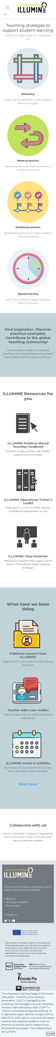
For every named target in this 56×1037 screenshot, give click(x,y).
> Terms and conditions (15, 902)
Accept (50, 1033)
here (13, 1031)
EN (5, 14)
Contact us (31, 837)
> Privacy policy (12, 905)
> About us (9, 898)
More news (28, 784)
